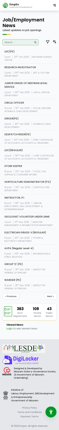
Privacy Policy (29, 407)
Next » (50, 296)
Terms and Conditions (29, 412)
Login (9, 328)
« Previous (11, 296)
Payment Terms (29, 416)
